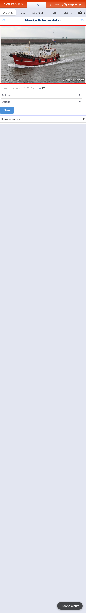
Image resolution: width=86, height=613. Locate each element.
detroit (38, 88)
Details (6, 101)
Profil (53, 12)
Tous (22, 12)
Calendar (37, 12)
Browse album (70, 606)
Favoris (67, 12)
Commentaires (10, 119)
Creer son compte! (66, 4)
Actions (6, 95)
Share (6, 110)
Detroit (36, 4)
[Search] (80, 12)
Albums (8, 12)
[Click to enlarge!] (43, 54)
